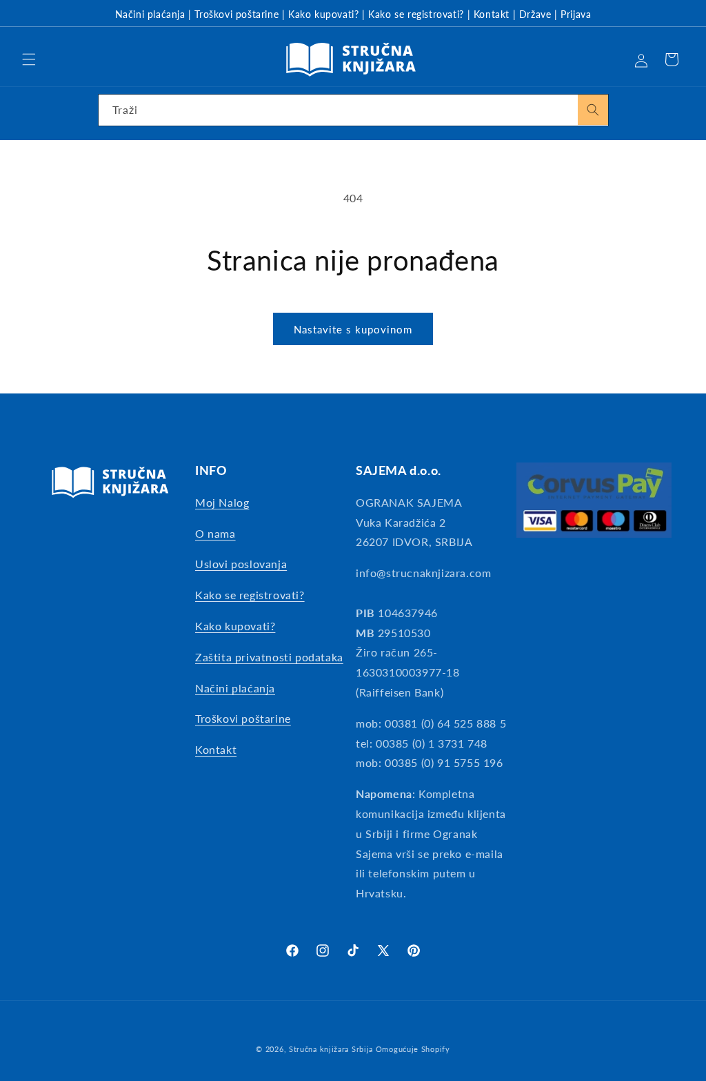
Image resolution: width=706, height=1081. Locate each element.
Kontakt (492, 14)
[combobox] (353, 110)
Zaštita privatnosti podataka (269, 656)
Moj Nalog (222, 502)
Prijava (576, 14)
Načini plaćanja (150, 14)
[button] (29, 59)
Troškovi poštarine (236, 14)
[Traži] (593, 110)
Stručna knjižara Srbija (331, 1048)
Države (535, 14)
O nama (215, 533)
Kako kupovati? (323, 14)
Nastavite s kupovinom (353, 329)
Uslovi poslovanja (241, 563)
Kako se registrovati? (416, 14)
